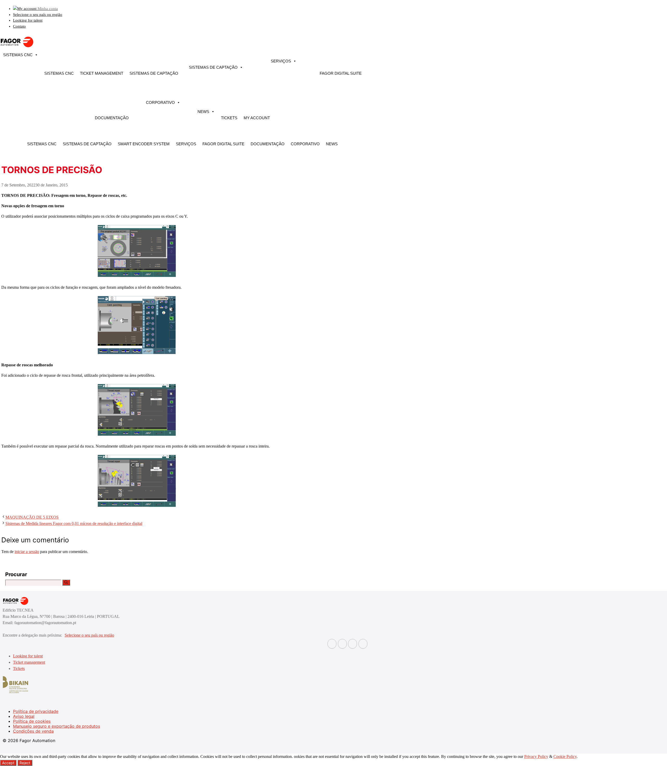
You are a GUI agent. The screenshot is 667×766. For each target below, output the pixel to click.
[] (66, 583)
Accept (8, 763)
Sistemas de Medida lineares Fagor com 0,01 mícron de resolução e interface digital (73, 523)
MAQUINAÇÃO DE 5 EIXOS (32, 517)
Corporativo (160, 102)
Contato (19, 26)
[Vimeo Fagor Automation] (352, 644)
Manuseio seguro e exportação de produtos (56, 726)
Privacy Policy (536, 756)
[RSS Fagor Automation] (363, 644)
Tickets (229, 118)
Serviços (281, 61)
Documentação (112, 118)
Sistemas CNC (18, 55)
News (203, 111)
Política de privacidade (35, 711)
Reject (25, 763)
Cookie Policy (565, 756)
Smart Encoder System (144, 144)
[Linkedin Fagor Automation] (342, 644)
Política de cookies (32, 721)
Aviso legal (23, 716)
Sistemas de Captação (153, 73)
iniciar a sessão (27, 551)
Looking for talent (27, 20)
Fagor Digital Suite (341, 73)
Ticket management (101, 73)
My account (257, 118)
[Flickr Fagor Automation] (332, 644)
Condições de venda (33, 731)
